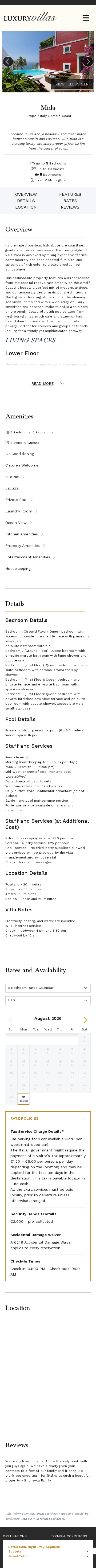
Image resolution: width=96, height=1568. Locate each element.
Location (26, 207)
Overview (26, 194)
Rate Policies (24, 1118)
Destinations (15, 1536)
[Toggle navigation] (85, 18)
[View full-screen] (72, 84)
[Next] (88, 61)
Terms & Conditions (69, 1536)
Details (26, 200)
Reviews (70, 207)
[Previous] (8, 61)
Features (70, 194)
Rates (70, 200)
